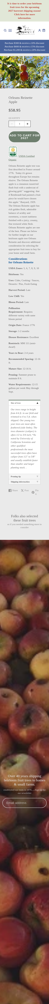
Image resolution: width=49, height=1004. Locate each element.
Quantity (14, 118)
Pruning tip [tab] (16, 476)
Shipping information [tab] (20, 482)
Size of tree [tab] (16, 403)
